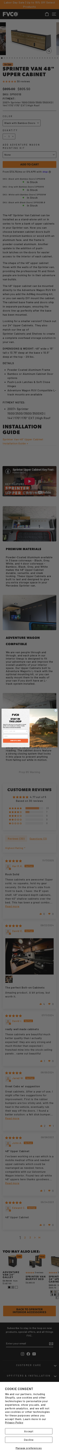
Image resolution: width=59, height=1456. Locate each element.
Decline (29, 1439)
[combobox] (15, 731)
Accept (28, 1431)
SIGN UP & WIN (15, 740)
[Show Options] (26, 731)
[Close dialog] (55, 710)
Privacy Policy (14, 1422)
